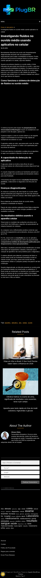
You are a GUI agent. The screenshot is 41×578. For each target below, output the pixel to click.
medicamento (12, 518)
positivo (18, 521)
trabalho (25, 526)
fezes (17, 514)
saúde (13, 523)
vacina (8, 528)
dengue (3, 511)
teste (29, 524)
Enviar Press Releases (8, 555)
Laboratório (10, 27)
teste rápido (18, 526)
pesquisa (5, 521)
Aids (2, 509)
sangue (5, 523)
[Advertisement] (20, 106)
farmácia (12, 514)
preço (23, 521)
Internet (13, 516)
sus (26, 524)
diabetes (8, 511)
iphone (18, 516)
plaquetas (12, 521)
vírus (12, 528)
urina (3, 528)
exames (4, 514)
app (20, 322)
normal (34, 519)
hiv (2, 516)
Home (3, 27)
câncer (35, 509)
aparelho (7, 322)
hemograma (34, 514)
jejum (23, 516)
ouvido (30, 322)
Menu (3, 21)
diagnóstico (15, 511)
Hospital (7, 516)
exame (29, 511)
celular (25, 322)
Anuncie (3, 540)
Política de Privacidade (8, 548)
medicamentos (25, 519)
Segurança (21, 524)
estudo (22, 511)
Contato (3, 544)
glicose (22, 514)
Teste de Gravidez (7, 526)
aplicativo (15, 322)
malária (2, 518)
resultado (31, 521)
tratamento (33, 526)
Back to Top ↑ (20, 576)
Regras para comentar (8, 551)
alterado (8, 509)
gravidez (27, 514)
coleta (29, 508)
